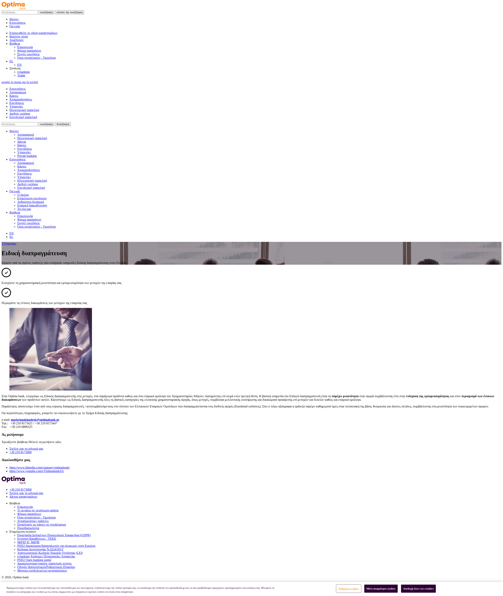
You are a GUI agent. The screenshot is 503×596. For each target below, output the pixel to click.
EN (19, 64)
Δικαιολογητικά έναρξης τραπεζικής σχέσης (44, 563)
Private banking (27, 156)
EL (11, 61)
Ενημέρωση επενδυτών (32, 198)
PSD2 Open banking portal (34, 560)
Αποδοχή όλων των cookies (418, 588)
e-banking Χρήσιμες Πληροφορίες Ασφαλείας (46, 556)
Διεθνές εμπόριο (19, 113)
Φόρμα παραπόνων (29, 50)
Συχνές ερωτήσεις (28, 54)
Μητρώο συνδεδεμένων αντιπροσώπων (42, 570)
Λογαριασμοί (17, 92)
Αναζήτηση (63, 124)
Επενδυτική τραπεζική (23, 117)
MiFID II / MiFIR (28, 542)
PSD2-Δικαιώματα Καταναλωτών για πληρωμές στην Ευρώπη (56, 545)
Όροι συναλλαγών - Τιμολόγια (36, 57)
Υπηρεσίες (16, 106)
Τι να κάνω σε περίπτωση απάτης (38, 510)
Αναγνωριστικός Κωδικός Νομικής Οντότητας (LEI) (50, 553)
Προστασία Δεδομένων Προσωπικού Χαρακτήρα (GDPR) (54, 535)
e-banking (23, 72)
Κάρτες (13, 96)
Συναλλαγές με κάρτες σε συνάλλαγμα (41, 524)
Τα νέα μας (24, 209)
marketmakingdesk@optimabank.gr (35, 419)
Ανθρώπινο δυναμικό (30, 202)
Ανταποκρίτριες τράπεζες (33, 521)
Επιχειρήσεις (17, 22)
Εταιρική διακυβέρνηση (32, 205)
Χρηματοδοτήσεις (20, 99)
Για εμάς (14, 26)
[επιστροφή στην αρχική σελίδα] (14, 8)
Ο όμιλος (23, 194)
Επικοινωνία (25, 47)
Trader (21, 75)
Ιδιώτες (14, 19)
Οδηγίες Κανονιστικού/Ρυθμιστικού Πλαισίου (46, 567)
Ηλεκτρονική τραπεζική (24, 110)
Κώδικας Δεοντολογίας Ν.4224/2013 (40, 549)
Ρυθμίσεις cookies (349, 588)
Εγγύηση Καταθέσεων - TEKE (36, 538)
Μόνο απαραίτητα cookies (381, 588)
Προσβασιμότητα (28, 528)
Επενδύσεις (16, 103)
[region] (251, 589)
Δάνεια (21, 141)
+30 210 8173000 (20, 452)
